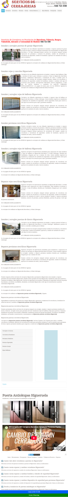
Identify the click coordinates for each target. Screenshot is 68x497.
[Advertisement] (34, 25)
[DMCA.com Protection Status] (34, 455)
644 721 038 (60, 6)
